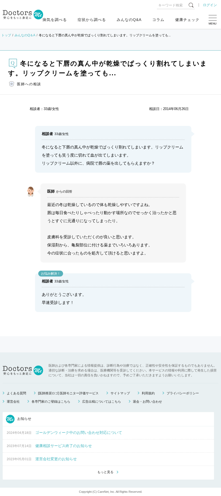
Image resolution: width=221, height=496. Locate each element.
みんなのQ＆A (25, 35)
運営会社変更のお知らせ (56, 459)
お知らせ (23, 419)
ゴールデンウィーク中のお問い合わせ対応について (78, 432)
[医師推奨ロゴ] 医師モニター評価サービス (68, 393)
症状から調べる (92, 19)
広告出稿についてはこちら (101, 401)
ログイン (210, 5)
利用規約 (148, 393)
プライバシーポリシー (183, 393)
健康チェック (187, 19)
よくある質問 (16, 393)
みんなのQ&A (129, 19)
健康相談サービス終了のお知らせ (63, 446)
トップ (6, 35)
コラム (158, 19)
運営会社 (13, 401)
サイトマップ (120, 393)
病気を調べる (55, 19)
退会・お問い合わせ (147, 401)
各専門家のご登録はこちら (51, 401)
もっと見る (105, 472)
